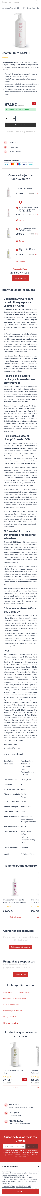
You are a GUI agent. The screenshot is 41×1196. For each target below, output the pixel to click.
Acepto (20, 1192)
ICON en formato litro (11, 1005)
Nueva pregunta (20, 974)
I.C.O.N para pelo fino (10, 1023)
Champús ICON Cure (10, 1017)
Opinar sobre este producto (20, 947)
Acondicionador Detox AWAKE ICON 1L (27, 229)
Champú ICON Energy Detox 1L (27, 250)
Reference (8, 745)
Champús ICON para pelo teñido (14, 999)
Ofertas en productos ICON (13, 1011)
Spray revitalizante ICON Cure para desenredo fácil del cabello (28, 209)
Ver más (15, 1087)
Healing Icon (7, 992)
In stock (7, 748)
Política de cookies (8, 1186)
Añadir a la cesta (20, 125)
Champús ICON (23, 992)
